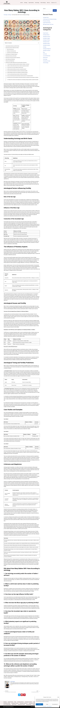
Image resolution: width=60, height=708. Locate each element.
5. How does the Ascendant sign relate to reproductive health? (17, 70)
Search (44, 8)
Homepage (5, 14)
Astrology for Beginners (47, 48)
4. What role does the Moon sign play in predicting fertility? (16, 69)
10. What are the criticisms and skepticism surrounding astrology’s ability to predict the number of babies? (23, 79)
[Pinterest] (24, 695)
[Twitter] (19, 695)
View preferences (55, 704)
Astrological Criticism (46, 36)
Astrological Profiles (46, 43)
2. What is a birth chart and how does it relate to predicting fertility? (18, 65)
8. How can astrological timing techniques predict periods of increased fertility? (20, 75)
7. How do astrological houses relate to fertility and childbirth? (17, 74)
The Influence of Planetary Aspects (11, 54)
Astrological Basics (46, 34)
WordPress (12, 706)
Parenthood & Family (21, 704)
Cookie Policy (44, 706)
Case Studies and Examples (10, 59)
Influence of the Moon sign (11, 50)
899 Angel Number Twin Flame (48, 24)
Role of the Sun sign (10, 49)
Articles (21, 2)
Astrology (25, 2)
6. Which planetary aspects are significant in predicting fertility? (17, 72)
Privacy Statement (49, 706)
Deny (47, 704)
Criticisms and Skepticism (10, 60)
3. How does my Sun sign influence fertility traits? (15, 67)
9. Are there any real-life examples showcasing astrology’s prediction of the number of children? (22, 77)
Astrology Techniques (46, 50)
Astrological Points (46, 41)
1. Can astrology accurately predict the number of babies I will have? (18, 64)
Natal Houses (45, 57)
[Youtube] (22, 695)
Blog (44, 52)
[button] (58, 697)
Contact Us (53, 2)
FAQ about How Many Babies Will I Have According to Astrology (16, 62)
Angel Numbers (31, 2)
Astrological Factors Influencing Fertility (12, 47)
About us (48, 2)
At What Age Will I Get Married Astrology (49, 19)
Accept (39, 704)
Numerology (37, 2)
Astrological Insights (46, 38)
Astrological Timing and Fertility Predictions (13, 57)
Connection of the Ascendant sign (12, 52)
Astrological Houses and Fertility (11, 55)
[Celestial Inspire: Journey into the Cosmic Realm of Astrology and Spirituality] (6, 2)
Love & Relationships (46, 55)
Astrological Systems (46, 45)
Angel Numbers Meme (47, 22)
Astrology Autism (46, 17)
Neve (4, 706)
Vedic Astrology (43, 2)
